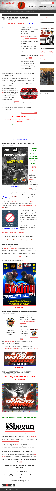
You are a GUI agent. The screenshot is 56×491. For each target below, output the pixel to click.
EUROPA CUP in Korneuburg (46, 51)
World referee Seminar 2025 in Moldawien (15, 18)
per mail (36, 348)
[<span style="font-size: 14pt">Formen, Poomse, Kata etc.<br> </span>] (10, 218)
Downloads (16, 11)
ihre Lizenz (16, 101)
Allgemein (11, 19)
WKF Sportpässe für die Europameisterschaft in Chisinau (19, 312)
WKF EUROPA (23, 316)
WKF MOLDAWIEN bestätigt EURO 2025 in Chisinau (16, 372)
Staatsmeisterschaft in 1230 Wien (47, 52)
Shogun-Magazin (8, 3)
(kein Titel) (43, 59)
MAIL (19, 257)
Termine (2, 11)
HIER (20, 462)
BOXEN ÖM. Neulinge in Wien (10, 244)
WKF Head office (25, 36)
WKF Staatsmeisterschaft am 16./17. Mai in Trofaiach (18, 144)
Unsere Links (9, 11)
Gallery (22, 11)
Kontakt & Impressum (30, 11)
